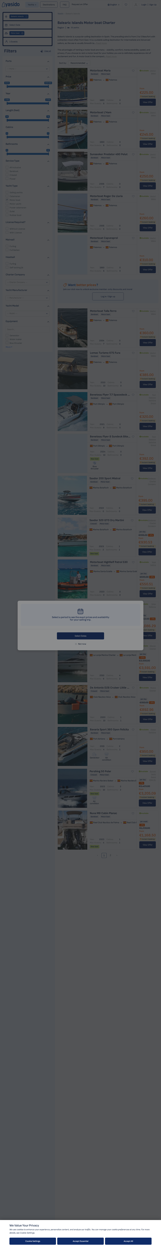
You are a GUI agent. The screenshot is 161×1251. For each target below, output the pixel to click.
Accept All (128, 1241)
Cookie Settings (32, 1241)
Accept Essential (80, 1241)
